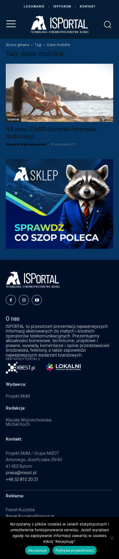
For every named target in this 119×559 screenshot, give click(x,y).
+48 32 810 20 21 (22, 479)
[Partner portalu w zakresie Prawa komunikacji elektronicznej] (63, 367)
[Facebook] (11, 300)
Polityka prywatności (74, 550)
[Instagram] (24, 300)
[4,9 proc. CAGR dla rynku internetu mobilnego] (59, 93)
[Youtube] (37, 300)
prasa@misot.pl (21, 472)
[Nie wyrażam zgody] (112, 538)
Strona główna (17, 44)
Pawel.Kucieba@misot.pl (30, 516)
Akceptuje (37, 550)
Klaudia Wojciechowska (26, 144)
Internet (13, 119)
